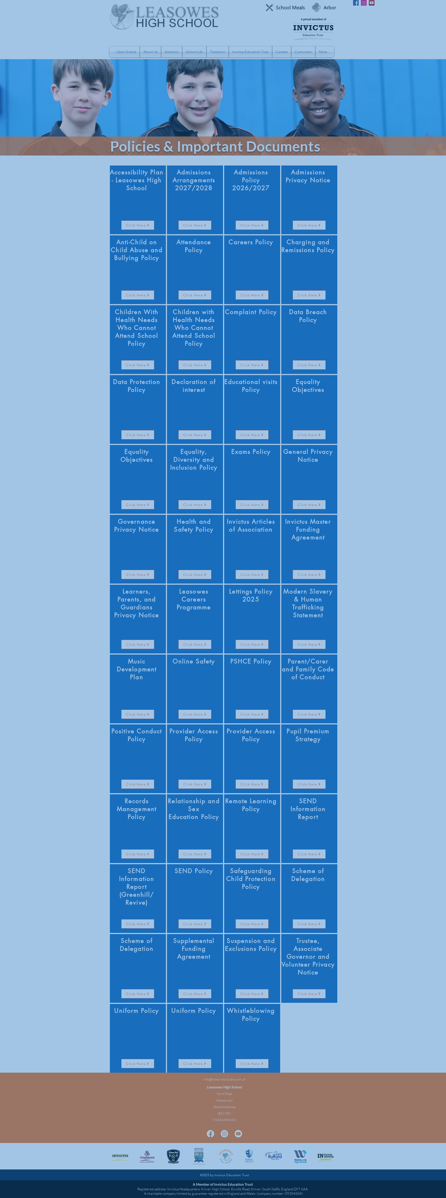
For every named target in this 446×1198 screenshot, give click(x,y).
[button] (317, 526)
